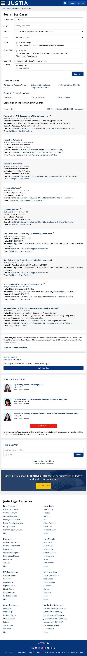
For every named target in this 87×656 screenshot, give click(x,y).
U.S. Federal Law (10, 572)
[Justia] (18, 3)
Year (47, 53)
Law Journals (49, 556)
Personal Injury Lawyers (12, 530)
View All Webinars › (43, 426)
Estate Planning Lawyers (13, 523)
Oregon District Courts (40, 87)
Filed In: (6, 31)
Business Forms (9, 615)
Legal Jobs (7, 608)
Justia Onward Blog (51, 625)
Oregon (24, 152)
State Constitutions (51, 575)
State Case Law (49, 582)
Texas (46, 596)
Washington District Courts (69, 85)
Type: (6, 37)
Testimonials (49, 629)
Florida (46, 589)
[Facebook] (39, 648)
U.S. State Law (50, 572)
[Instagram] (42, 648)
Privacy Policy (61, 652)
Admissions (48, 546)
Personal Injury (50, 530)
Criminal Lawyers (10, 516)
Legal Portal (21, 652)
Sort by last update (75, 109)
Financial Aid (48, 549)
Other (24, 326)
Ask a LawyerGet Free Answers (12, 358)
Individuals (49, 506)
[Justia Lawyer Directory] (54, 648)
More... (5, 533)
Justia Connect (9, 652)
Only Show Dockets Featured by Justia (32, 61)
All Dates (22, 51)
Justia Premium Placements (54, 615)
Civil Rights (8, 97)
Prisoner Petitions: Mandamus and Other (40, 155)
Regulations (8, 582)
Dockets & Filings (10, 596)
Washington (25, 176)
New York (47, 592)
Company (31, 652)
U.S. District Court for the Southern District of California (52, 128)
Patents (6, 622)
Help (38, 652)
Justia (46, 643)
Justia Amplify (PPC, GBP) (53, 622)
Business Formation (11, 542)
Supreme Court (9, 585)
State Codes (48, 579)
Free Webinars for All (14, 379)
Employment (24, 179)
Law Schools (49, 539)
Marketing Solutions (53, 605)
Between (22, 53)
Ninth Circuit (14, 128)
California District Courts (41, 85)
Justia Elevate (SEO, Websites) (55, 618)
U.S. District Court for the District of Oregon (45, 152)
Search (77, 73)
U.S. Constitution (9, 575)
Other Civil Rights (25, 251)
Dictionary (48, 542)
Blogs (46, 559)
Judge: (6, 25)
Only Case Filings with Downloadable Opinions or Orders (41, 45)
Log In (72, 3)
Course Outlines (50, 552)
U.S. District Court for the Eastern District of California (51, 222)
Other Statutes (64, 97)
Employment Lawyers (11, 519)
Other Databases (11, 605)
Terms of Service (48, 652)
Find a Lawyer (11, 444)
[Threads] (45, 648)
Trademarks (8, 625)
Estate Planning (50, 523)
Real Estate (7, 559)
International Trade (11, 556)
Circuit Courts (8, 589)
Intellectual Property (11, 552)
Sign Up (81, 3)
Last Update (24, 68)
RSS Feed (50, 109)
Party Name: (8, 19)
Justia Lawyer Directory (53, 612)
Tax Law (6, 563)
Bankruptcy (48, 509)
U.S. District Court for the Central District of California (51, 198)
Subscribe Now (44, 486)
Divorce (47, 516)
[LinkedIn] (33, 648)
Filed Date (23, 65)
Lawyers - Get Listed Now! (43, 461)
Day (27, 53)
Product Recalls (9, 618)
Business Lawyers (10, 513)
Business (7, 539)
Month (37, 53)
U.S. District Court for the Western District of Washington (54, 176)
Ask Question (43, 368)
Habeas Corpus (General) (34, 200)
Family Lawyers (9, 526)
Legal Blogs (8, 612)
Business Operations (11, 546)
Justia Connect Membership (55, 608)
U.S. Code (7, 579)
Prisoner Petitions (38, 97)
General (27, 224)
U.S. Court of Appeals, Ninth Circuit (34, 248)
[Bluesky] (48, 648)
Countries (7, 629)
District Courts (9, 592)
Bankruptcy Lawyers (11, 509)
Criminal (47, 513)
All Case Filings (25, 43)
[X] (51, 648)
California (24, 128)
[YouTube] (36, 648)
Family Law (48, 526)
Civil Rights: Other (26, 131)
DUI (45, 519)
